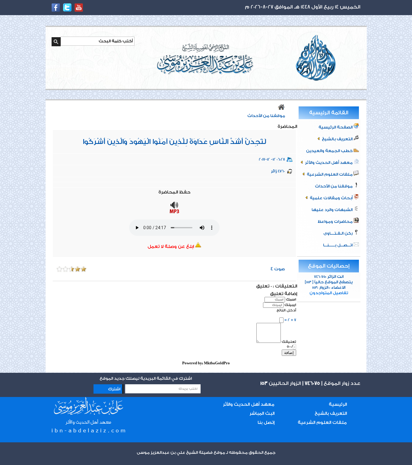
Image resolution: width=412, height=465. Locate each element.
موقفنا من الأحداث (334, 186)
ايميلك (290, 305)
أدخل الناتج (286, 310)
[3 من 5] (71, 269)
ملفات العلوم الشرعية (329, 174)
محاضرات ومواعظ (335, 221)
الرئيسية (338, 404)
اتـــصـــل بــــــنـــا (338, 245)
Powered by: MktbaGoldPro (206, 363)
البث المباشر (261, 413)
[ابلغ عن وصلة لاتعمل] (198, 246)
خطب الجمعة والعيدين (329, 150)
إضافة (289, 352)
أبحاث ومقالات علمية (331, 198)
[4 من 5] (65, 269)
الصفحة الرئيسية (336, 127)
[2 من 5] (77, 269)
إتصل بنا (266, 422)
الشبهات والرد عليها (332, 209)
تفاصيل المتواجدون (328, 293)
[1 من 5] (84, 269)
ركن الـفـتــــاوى (338, 233)
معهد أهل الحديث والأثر (328, 162)
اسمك (291, 299)
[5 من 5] (59, 269)
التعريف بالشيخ (337, 139)
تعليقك (289, 342)
